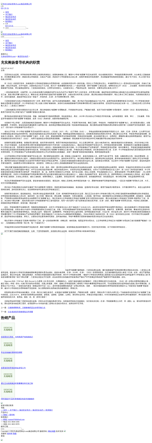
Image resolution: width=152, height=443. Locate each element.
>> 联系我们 (48, 410)
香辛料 (9, 434)
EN (2, 8)
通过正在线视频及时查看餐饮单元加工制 (17, 383)
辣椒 (14, 434)
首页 (7, 12)
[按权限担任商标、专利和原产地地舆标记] (8, 335)
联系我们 (8, 21)
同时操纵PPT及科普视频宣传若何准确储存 (17, 399)
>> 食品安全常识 (23, 410)
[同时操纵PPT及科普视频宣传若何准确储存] (8, 397)
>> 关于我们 (12, 410)
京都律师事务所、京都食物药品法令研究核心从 (26, 308)
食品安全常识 (10, 17)
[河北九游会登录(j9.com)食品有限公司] (16, 4)
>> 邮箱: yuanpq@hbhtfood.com (12, 419)
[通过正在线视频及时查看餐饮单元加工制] (8, 381)
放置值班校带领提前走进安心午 (13, 368)
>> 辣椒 (4, 415)
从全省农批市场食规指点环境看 (20, 312)
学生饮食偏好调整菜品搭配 (11, 352)
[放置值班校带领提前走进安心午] (8, 366)
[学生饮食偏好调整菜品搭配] (8, 350)
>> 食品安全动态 (36, 410)
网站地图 (51, 431)
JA (8, 8)
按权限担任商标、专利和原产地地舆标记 (17, 337)
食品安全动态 (10, 19)
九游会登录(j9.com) (8, 56)
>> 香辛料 (11, 415)
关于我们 (8, 14)
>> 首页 (4, 410)
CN (5, 8)
